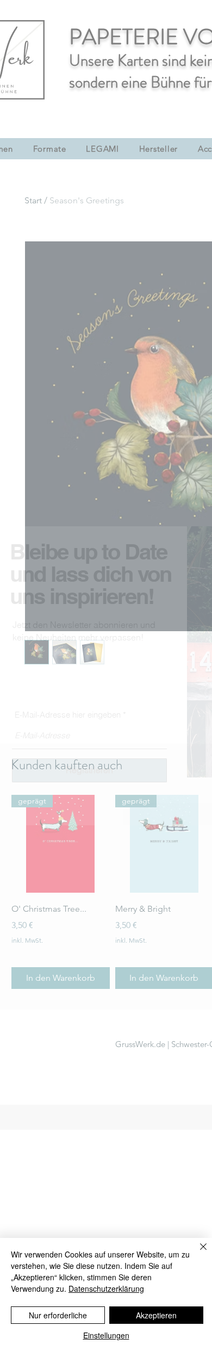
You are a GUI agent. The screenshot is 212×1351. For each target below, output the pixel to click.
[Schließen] (197, 1253)
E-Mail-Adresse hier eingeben (68, 715)
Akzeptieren (156, 1315)
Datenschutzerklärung (106, 1288)
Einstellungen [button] (106, 1335)
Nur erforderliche (58, 1315)
